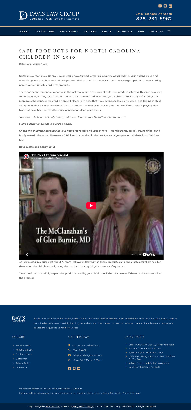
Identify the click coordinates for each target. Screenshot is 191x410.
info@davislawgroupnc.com (87, 355)
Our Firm (24, 32)
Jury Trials (89, 32)
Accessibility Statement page (125, 393)
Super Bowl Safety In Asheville (144, 367)
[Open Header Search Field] (169, 31)
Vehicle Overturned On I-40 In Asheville (149, 363)
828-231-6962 (154, 19)
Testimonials (124, 32)
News (141, 32)
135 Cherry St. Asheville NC (86, 345)
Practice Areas (69, 32)
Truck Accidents (44, 32)
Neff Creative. (53, 406)
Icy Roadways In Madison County (146, 352)
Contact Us (156, 32)
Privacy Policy (23, 363)
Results (106, 32)
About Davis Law (24, 350)
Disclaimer (21, 359)
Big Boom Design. (84, 406)
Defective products (29, 64)
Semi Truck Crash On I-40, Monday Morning (151, 344)
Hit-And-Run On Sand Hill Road (145, 348)
